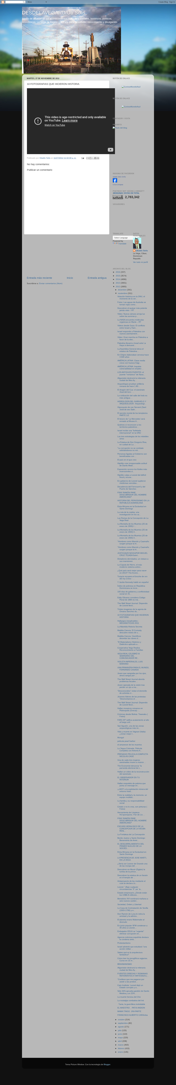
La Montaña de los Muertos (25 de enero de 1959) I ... (132, 525)
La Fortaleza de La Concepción (131, 834)
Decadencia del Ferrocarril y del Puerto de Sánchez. (131, 488)
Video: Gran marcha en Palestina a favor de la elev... (132, 338)
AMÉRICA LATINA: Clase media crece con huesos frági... (131, 362)
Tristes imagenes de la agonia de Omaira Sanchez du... (131, 610)
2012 (118, 287)
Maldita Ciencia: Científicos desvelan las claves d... (129, 637)
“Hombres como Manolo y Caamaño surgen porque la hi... (133, 542)
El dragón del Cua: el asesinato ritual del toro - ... (131, 391)
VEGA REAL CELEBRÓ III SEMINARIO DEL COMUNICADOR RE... (128, 656)
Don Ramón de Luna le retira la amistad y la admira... (131, 915)
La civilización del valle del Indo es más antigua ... (132, 397)
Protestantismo (123, 943)
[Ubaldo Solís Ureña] (115, 182)
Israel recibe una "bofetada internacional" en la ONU (129, 432)
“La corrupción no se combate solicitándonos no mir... (130, 449)
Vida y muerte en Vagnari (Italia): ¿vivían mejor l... (131, 733)
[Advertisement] (67, 255)
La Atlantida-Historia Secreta (129, 627)
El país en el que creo (126, 460)
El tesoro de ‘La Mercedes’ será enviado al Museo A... (131, 420)
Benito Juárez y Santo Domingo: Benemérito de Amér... (131, 839)
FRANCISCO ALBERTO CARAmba (132, 1015)
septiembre (123, 1023)
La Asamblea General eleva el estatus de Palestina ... (130, 350)
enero (121, 1052)
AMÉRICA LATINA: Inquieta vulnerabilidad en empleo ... (130, 367)
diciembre (122, 290)
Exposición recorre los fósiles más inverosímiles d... (132, 470)
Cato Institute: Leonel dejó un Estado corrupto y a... (130, 986)
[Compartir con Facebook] (95, 158)
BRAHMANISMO (124, 964)
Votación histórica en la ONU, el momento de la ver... (131, 297)
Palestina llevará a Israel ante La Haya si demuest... (131, 344)
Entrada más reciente (39, 277)
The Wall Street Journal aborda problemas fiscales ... (131, 680)
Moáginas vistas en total (126, 193)
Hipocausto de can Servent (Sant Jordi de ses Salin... (131, 408)
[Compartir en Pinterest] (98, 158)
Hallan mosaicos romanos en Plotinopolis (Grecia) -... (130, 709)
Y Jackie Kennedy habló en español (132, 582)
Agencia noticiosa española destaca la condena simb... (133, 938)
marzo (121, 1045)
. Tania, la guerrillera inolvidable (131, 1004)
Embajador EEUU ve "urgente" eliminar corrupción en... (130, 932)
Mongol (120, 738)
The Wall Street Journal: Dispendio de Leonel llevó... (132, 604)
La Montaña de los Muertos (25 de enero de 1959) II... (132, 531)
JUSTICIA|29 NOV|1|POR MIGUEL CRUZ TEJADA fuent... (132, 554)
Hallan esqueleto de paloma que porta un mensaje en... (131, 784)
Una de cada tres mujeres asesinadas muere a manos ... (131, 761)
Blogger (107, 1064)
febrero (121, 1048)
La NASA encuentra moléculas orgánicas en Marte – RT (130, 321)
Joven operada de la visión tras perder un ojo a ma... (131, 686)
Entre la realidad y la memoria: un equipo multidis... (132, 796)
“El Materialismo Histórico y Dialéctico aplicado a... (129, 643)
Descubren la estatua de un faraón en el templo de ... (132, 876)
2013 (118, 283)
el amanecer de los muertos (129, 745)
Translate (122, 244)
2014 (118, 279)
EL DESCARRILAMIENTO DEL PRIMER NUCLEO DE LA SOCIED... (130, 846)
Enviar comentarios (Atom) (50, 283)
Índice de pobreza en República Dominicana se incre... (131, 587)
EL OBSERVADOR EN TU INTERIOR (128, 778)
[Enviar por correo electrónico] (87, 158)
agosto (121, 1027)
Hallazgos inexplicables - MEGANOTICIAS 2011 (128, 622)
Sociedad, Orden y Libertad (129, 904)
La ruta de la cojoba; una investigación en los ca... (129, 513)
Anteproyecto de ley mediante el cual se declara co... (131, 882)
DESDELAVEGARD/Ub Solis (53, 13)
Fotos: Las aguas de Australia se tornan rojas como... (131, 303)
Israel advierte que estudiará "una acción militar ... (132, 948)
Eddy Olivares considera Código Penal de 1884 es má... (131, 599)
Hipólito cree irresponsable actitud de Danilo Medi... (132, 464)
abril (120, 1041)
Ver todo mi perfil (140, 262)
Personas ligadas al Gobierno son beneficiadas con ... (132, 455)
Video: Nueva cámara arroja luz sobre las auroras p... (131, 315)
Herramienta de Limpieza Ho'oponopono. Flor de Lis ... (131, 813)
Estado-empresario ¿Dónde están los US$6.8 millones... (132, 894)
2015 (118, 276)
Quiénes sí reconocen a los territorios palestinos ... (129, 426)
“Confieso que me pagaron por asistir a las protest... (130, 980)
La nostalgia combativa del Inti (130, 1001)
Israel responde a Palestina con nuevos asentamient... (131, 332)
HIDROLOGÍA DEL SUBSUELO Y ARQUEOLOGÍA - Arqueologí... (131, 402)
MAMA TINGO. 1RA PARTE (129, 1011)
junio (120, 1034)
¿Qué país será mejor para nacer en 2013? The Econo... (132, 572)
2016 (118, 272)
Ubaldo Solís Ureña (119, 177)
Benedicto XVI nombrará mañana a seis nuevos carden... (132, 900)
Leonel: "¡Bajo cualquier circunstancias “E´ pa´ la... (129, 888)
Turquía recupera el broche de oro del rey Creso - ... (132, 577)
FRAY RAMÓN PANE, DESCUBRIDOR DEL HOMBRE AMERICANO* (132, 495)
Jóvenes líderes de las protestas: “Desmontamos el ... (131, 698)
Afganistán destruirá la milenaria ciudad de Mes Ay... (131, 379)
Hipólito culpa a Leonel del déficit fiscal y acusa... (131, 476)
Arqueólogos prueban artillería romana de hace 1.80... (130, 385)
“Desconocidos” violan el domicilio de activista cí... (132, 692)
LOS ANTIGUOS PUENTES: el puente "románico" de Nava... (131, 373)
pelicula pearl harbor (126, 741)
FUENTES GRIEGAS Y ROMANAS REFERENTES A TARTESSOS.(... (133, 975)
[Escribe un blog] (90, 158)
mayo (120, 1038)
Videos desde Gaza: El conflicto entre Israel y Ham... (131, 327)
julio (120, 1030)
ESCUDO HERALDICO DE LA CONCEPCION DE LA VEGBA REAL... (131, 828)
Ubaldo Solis (142, 251)
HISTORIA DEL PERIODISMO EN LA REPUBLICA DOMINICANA (133, 502)
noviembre (123, 293)
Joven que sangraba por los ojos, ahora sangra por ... (131, 674)
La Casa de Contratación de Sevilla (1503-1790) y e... (132, 909)
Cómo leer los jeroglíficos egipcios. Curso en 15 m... (132, 959)
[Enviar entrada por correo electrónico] (83, 158)
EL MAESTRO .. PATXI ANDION (131, 1008)
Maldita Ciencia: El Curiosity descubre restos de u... (129, 631)
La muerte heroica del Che (129, 997)
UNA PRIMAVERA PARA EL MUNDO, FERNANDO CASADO (133, 669)
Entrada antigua (97, 277)
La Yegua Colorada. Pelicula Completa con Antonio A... (129, 749)
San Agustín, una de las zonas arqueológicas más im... (130, 727)
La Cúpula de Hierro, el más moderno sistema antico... (129, 566)
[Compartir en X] (92, 158)
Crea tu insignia (118, 184)
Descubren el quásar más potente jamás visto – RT (132, 309)
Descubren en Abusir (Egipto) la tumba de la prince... (131, 870)
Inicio (70, 277)
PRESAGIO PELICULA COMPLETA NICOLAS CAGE (132, 755)
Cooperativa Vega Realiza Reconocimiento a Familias (130, 649)
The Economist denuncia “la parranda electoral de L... (129, 767)
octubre (121, 1020)
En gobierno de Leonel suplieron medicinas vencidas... (131, 482)
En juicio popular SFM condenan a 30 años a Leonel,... (132, 927)
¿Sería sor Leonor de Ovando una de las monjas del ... (132, 865)
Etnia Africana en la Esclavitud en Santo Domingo (131, 507)
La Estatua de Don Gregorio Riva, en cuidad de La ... (132, 443)
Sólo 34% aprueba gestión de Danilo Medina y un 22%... (133, 992)
